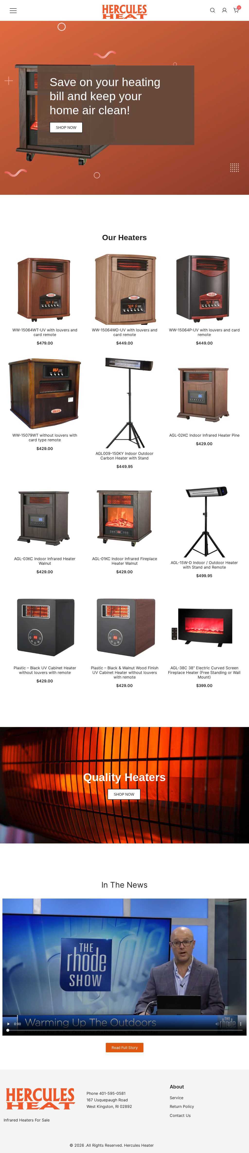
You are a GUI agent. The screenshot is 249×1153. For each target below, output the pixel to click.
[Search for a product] (212, 10)
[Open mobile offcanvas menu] (13, 10)
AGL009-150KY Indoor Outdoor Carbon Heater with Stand (124, 455)
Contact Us (180, 1115)
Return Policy (182, 1106)
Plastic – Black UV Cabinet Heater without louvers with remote (45, 670)
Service (176, 1097)
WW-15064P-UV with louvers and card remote (204, 332)
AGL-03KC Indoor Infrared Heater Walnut (44, 561)
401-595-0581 (112, 1093)
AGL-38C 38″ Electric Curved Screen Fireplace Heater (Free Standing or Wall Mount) (204, 672)
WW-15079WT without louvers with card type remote (44, 437)
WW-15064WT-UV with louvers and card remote (44, 332)
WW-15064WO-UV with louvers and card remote (124, 332)
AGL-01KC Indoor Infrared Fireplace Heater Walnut (124, 561)
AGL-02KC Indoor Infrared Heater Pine (204, 435)
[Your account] (224, 10)
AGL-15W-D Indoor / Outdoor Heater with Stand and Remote (204, 565)
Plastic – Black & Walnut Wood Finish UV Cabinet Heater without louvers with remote (124, 672)
